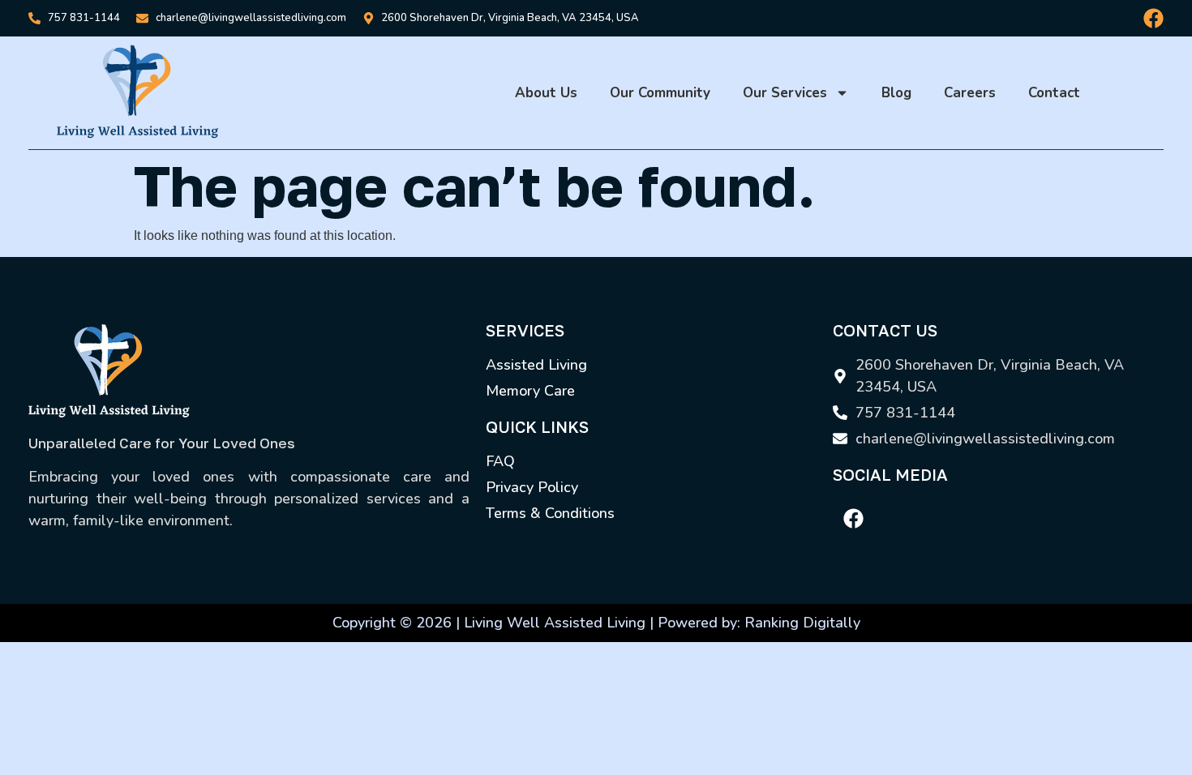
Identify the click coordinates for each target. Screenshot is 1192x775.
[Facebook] (1153, 18)
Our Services (785, 92)
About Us (546, 92)
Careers (970, 92)
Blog (896, 92)
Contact (1054, 92)
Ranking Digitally (802, 622)
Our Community (660, 92)
